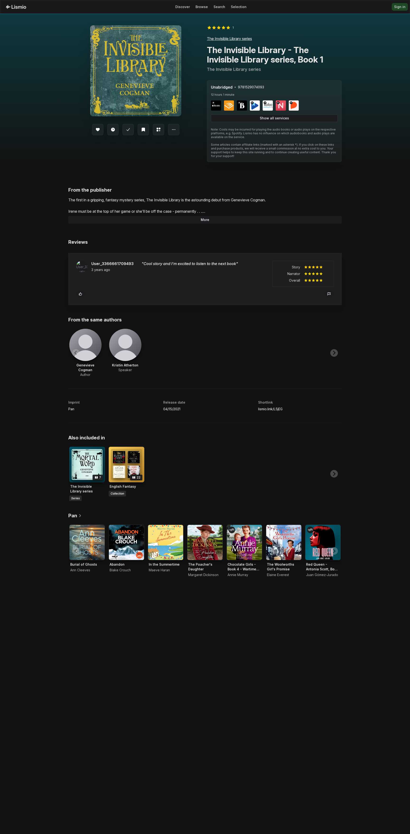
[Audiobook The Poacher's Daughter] (205, 542)
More (205, 220)
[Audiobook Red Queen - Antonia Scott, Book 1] (323, 542)
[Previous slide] (76, 353)
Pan (71, 409)
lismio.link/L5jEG (270, 409)
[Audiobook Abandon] (126, 542)
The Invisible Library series (229, 38)
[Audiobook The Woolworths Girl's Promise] (284, 542)
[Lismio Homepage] (16, 7)
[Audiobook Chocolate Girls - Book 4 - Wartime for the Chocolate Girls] (244, 542)
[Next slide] (334, 353)
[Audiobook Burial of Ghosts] (87, 542)
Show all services (274, 118)
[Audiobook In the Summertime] (165, 542)
